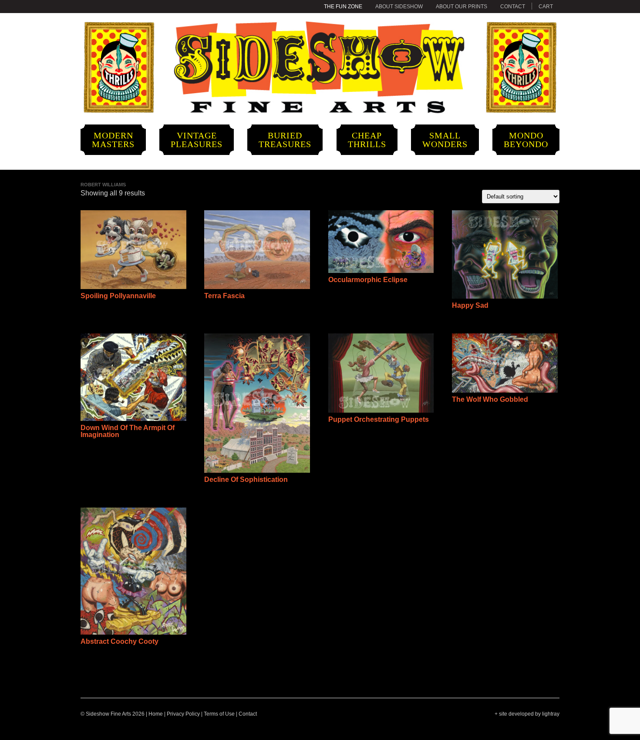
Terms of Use (219, 714)
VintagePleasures (196, 140)
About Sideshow (399, 6)
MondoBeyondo (526, 140)
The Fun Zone (343, 6)
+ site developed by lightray (527, 714)
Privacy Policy (183, 714)
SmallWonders (445, 140)
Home (155, 714)
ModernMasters (113, 140)
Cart (546, 6)
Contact (512, 6)
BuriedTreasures (285, 140)
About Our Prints (461, 6)
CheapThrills (367, 140)
